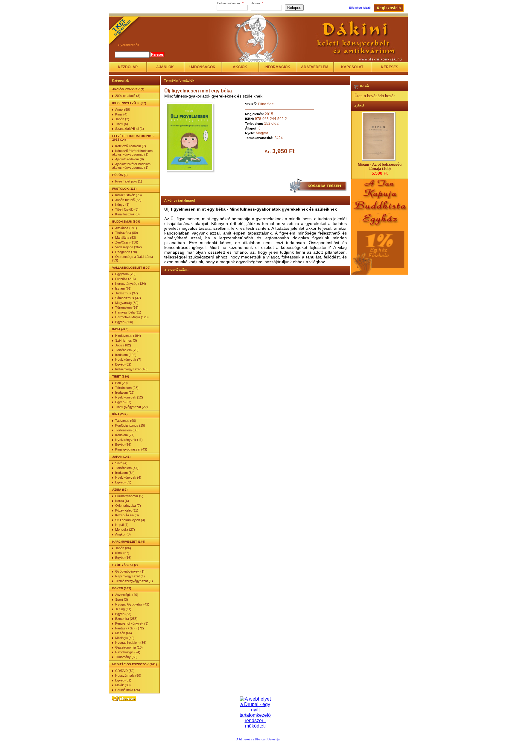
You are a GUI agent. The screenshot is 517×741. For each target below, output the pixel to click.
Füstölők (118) (124, 188)
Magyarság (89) (127, 303)
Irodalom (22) (125, 392)
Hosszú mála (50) (128, 675)
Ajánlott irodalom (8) (129, 159)
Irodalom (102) (125, 355)
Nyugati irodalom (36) (130, 642)
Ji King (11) (123, 609)
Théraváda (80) (126, 233)
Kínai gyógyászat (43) (131, 449)
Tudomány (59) (126, 657)
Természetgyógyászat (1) (134, 581)
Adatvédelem (314, 67)
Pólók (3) (119, 174)
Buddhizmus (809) (126, 221)
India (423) (120, 329)
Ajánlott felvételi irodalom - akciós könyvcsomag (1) (132, 165)
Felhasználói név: (230, 3)
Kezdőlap (128, 67)
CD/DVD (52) (125, 670)
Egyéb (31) (123, 680)
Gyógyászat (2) (125, 565)
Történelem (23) (127, 350)
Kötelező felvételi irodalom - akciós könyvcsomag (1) (133, 152)
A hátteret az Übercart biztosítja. (258, 739)
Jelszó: (257, 3)
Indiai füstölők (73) (128, 195)
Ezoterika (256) (126, 618)
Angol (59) (122, 109)
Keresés (389, 67)
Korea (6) (122, 501)
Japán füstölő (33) (128, 200)
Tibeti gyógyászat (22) (131, 407)
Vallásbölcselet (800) (131, 267)
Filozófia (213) (125, 279)
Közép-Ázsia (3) (127, 515)
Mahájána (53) (125, 237)
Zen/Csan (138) (126, 242)
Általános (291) (126, 228)
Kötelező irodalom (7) (130, 146)
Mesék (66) (123, 633)
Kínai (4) (121, 114)
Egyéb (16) (123, 557)
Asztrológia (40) (126, 595)
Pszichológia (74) (127, 652)
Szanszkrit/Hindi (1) (129, 128)
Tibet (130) (120, 376)
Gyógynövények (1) (130, 571)
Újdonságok (202, 67)
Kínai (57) (122, 553)
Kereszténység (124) (130, 283)
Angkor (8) (123, 534)
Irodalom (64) (125, 472)
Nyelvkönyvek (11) (129, 440)
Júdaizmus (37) (126, 293)
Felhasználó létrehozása (389, 8)
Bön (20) (121, 383)
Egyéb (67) (123, 402)
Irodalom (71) (125, 435)
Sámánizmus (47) (128, 298)
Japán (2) (122, 119)
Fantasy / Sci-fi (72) (129, 628)
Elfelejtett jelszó (360, 7)
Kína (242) (119, 414)
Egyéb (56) (123, 444)
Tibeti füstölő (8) (127, 209)
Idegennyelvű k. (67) (129, 103)
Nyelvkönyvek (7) (128, 359)
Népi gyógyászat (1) (130, 576)
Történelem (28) (127, 387)
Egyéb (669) (121, 588)
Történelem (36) (127, 307)
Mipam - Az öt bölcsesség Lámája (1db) (380, 166)
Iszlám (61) (123, 288)
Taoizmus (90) (125, 420)
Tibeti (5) (121, 124)
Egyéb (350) (124, 322)
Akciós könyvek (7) (128, 89)
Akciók (240, 67)
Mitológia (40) (125, 638)
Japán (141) (121, 456)
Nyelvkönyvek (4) (128, 477)
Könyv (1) (122, 204)
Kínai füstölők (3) (127, 214)
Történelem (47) (127, 468)
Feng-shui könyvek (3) (131, 623)
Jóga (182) (123, 345)
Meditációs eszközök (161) (134, 664)
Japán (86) (123, 548)
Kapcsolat (352, 67)
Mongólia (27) (125, 529)
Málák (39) (123, 685)
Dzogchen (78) (126, 252)
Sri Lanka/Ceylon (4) (130, 520)
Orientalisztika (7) (128, 505)
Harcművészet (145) (128, 541)
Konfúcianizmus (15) (130, 425)
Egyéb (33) (123, 614)
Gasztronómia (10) (129, 647)
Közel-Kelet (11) (126, 510)
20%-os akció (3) (127, 96)
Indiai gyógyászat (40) (131, 369)
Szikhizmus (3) (126, 340)
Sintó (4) (121, 463)
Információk (277, 67)
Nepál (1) (122, 525)
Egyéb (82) (123, 364)
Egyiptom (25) (125, 274)
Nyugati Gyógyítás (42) (132, 604)
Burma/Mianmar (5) (129, 496)
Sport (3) (121, 599)
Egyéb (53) (123, 482)
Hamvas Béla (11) (128, 312)
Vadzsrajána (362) (128, 247)
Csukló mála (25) (127, 690)
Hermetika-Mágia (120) (132, 317)
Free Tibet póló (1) (128, 181)
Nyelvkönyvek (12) (129, 397)
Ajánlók (165, 67)
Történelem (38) (127, 430)
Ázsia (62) (119, 489)
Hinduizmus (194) (128, 335)
